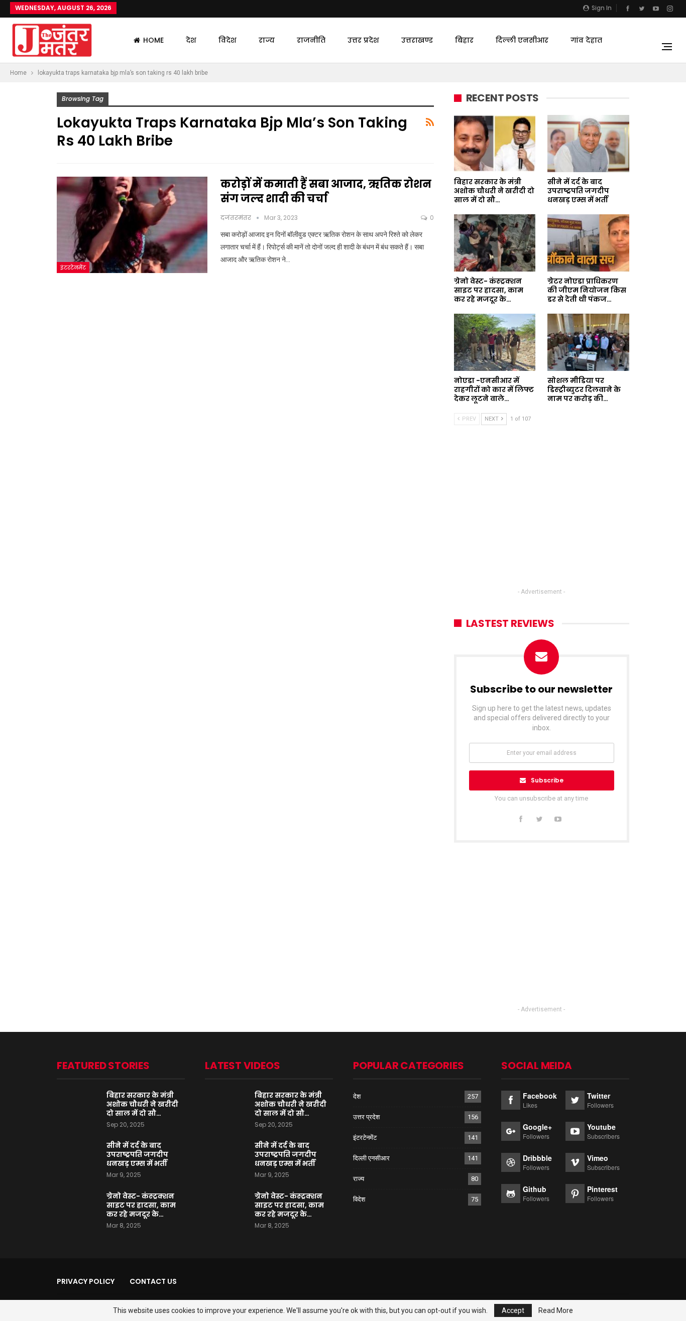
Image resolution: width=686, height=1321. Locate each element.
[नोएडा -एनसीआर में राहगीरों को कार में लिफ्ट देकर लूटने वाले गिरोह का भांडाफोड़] (495, 342)
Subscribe (547, 780)
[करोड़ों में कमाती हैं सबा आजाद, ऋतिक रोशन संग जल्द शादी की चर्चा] (132, 225)
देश (191, 40)
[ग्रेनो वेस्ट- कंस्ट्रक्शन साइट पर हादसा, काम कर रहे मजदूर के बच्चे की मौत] (495, 243)
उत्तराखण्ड (417, 40)
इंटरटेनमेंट (73, 267)
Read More (555, 1310)
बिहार (464, 40)
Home (153, 40)
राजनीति (311, 40)
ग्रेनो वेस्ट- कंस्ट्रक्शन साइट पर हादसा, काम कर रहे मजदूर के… (141, 1205)
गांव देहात (586, 40)
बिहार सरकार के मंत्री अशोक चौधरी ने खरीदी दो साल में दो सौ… (142, 1104)
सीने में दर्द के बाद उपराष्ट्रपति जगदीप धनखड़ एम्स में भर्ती (137, 1154)
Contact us (153, 1281)
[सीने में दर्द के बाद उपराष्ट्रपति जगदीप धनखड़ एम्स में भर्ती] (588, 143)
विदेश (227, 40)
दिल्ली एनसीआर (522, 40)
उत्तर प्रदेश (363, 40)
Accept (513, 1310)
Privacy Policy (86, 1281)
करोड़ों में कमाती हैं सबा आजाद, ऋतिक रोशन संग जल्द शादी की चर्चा (325, 191)
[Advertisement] (541, 515)
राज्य (267, 40)
